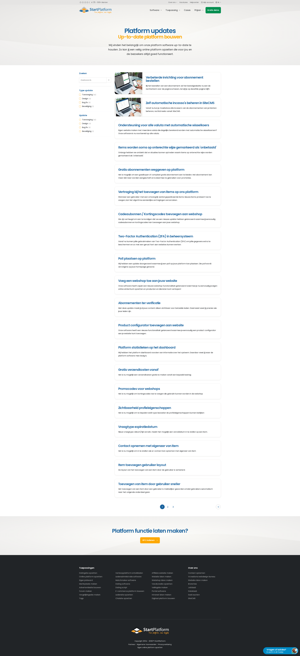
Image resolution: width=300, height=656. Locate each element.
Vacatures (183, 2)
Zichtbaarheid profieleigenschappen (144, 408)
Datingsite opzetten (88, 573)
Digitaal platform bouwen (163, 598)
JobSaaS (192, 587)
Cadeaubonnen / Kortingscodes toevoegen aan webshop (160, 214)
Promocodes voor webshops (139, 389)
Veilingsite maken (160, 587)
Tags (81, 598)
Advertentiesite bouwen (90, 587)
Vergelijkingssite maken (89, 594)
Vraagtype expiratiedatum (137, 427)
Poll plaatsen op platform (136, 258)
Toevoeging (89, 94)
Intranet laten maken (161, 594)
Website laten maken (161, 576)
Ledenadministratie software (128, 576)
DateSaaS (192, 591)
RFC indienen (148, 540)
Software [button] (154, 10)
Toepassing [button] (172, 10)
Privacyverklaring (165, 644)
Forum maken (85, 591)
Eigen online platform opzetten (150, 647)
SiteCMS (191, 598)
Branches (192, 584)
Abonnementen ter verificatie (139, 303)
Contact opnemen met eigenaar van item (148, 446)
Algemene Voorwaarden (146, 644)
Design (86, 98)
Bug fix (86, 102)
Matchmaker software (125, 580)
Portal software (159, 591)
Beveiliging (87, 106)
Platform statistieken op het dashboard (146, 347)
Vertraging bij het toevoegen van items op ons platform (158, 192)
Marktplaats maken (88, 584)
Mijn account (208, 2)
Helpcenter (194, 2)
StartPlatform (150, 630)
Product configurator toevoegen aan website (151, 325)
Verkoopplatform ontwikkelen (129, 573)
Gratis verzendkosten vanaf (138, 370)
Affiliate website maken (162, 573)
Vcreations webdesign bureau (201, 576)
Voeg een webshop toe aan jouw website (147, 281)
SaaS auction (194, 594)
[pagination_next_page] (218, 506)
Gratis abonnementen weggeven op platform (151, 170)
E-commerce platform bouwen (129, 591)
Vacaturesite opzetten (162, 584)
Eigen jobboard (86, 580)
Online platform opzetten (90, 576)
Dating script (121, 587)
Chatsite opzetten (123, 598)
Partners (131, 644)
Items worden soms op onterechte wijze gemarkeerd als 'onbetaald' (167, 147)
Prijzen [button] (198, 10)
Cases (187, 10)
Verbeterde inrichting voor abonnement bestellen (174, 79)
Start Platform (100, 10)
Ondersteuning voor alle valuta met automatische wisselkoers (163, 125)
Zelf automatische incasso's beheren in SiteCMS (180, 103)
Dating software (122, 584)
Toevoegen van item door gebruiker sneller (149, 484)
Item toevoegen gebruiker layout (142, 465)
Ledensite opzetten (124, 594)
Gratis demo (213, 10)
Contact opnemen (196, 573)
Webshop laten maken (162, 580)
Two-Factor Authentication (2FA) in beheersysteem (155, 236)
